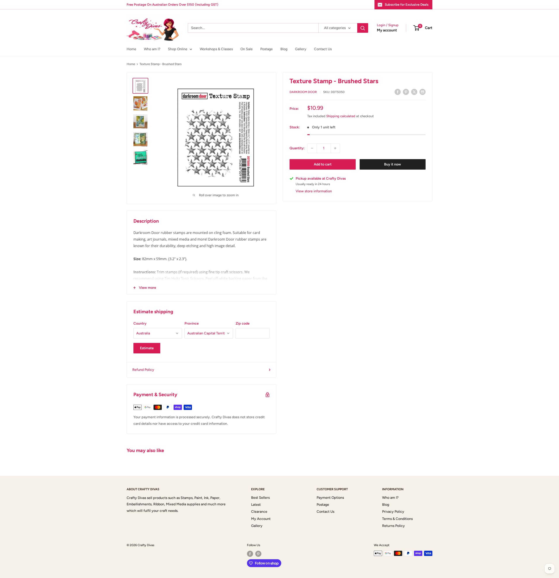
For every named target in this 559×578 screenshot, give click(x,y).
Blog (283, 49)
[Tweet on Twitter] (414, 91)
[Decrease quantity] (312, 148)
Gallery (300, 49)
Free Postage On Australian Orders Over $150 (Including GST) (172, 5)
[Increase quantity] (335, 148)
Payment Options (330, 497)
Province (192, 323)
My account (387, 30)
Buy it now (392, 164)
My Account (261, 519)
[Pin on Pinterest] (406, 91)
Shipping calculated (340, 116)
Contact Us (323, 49)
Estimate (147, 348)
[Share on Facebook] (398, 91)
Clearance (259, 511)
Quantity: (297, 148)
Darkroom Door (303, 92)
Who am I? (152, 49)
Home (131, 49)
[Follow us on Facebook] (250, 554)
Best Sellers (260, 497)
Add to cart (322, 164)
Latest (256, 504)
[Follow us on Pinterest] (258, 554)
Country (140, 323)
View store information (314, 191)
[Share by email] (422, 91)
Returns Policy (393, 526)
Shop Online (177, 49)
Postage (266, 49)
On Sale (246, 49)
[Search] (362, 28)
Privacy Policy (393, 511)
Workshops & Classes (216, 49)
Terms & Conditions (397, 519)
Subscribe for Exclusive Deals (406, 5)
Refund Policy (143, 370)
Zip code (243, 323)
